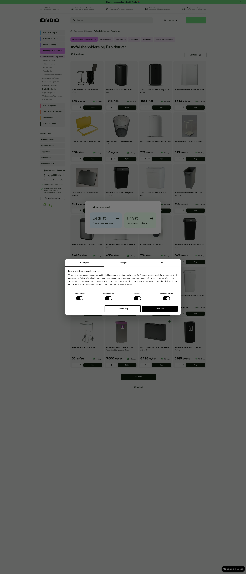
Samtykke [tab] (84, 262)
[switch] (108, 298)
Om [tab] (161, 262)
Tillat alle (160, 308)
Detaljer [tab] (123, 262)
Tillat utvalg (122, 308)
